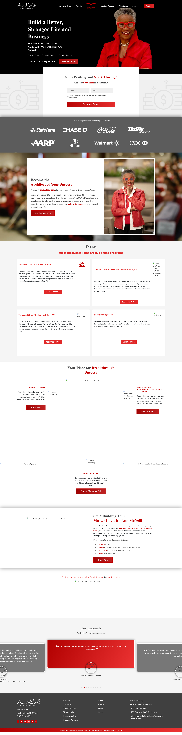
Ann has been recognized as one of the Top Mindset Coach (83, 577)
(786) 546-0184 (24, 716)
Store (134, 6)
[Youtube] (25, 721)
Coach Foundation (113, 577)
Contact (149, 6)
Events (79, 6)
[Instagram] (36, 721)
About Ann (123, 6)
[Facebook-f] (18, 721)
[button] (81, 687)
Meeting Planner (107, 6)
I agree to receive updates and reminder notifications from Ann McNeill (87, 96)
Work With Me (65, 6)
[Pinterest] (32, 721)
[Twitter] (21, 721)
